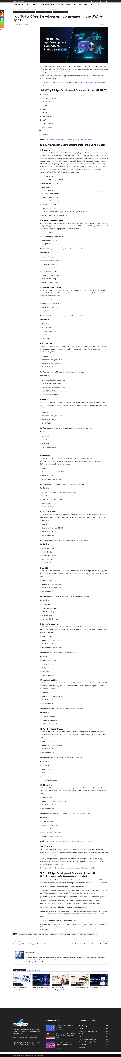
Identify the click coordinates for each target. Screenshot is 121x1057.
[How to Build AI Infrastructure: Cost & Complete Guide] (22, 980)
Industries (44, 4)
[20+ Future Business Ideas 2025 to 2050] (50, 1028)
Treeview (45, 95)
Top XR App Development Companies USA (49, 934)
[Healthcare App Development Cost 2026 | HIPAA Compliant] (99, 980)
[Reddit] (2, 15)
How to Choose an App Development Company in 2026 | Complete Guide (60, 989)
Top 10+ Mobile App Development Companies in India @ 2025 (90, 944)
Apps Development (23, 9)
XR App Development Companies (69, 934)
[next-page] (17, 994)
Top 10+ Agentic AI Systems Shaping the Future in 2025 (29, 944)
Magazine (94, 4)
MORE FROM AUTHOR (33, 970)
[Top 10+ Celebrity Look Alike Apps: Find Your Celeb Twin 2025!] (50, 1045)
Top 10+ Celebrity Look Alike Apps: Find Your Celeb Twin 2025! (64, 1044)
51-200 (61, 236)
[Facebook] (94, 1)
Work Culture (70, 4)
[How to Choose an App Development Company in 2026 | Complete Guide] (60, 980)
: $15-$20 (54, 240)
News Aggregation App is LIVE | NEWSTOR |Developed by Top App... (65, 1035)
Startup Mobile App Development (60, 12)
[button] (106, 5)
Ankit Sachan (18, 24)
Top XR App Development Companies (28, 934)
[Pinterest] (100, 1)
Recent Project (31, 4)
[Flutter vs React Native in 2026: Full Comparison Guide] (41, 980)
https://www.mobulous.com (32, 954)
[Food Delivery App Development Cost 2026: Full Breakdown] (79, 980)
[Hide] (0, 29)
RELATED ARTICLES (19, 970)
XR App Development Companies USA (88, 934)
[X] (103, 1)
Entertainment (32, 12)
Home (14, 9)
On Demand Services (40, 12)
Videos (53, 4)
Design (60, 4)
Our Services (18, 4)
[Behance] (92, 1)
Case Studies (82, 4)
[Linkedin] (97, 1)
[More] (2, 26)
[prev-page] (14, 994)
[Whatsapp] (2, 22)
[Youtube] (106, 1)
